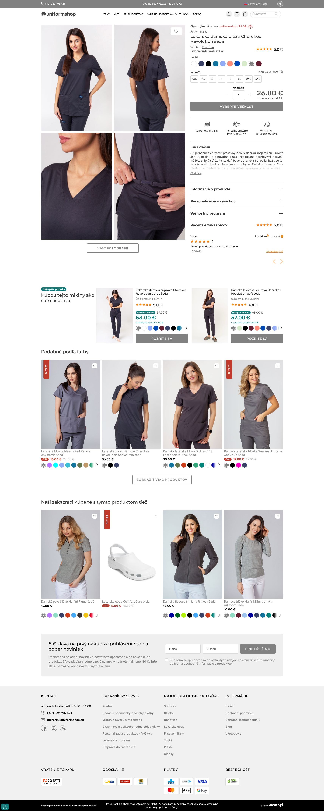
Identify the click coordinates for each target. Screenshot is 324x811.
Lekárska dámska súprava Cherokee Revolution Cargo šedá (161, 291)
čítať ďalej (196, 173)
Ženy (106, 14)
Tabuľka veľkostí (268, 72)
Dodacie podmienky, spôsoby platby (128, 713)
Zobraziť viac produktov (162, 480)
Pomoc (197, 14)
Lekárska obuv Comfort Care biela (126, 601)
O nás (229, 706)
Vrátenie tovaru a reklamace (122, 720)
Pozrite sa (161, 338)
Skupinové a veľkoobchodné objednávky (131, 726)
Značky (184, 14)
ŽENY (193, 31)
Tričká (168, 740)
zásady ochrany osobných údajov (187, 803)
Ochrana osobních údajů (242, 720)
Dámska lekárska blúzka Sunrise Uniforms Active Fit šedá (253, 453)
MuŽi (117, 14)
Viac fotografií (112, 248)
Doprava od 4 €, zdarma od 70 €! (162, 3)
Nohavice (170, 720)
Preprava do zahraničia (119, 747)
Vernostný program (116, 740)
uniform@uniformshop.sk (65, 720)
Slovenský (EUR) (257, 3)
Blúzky (203, 31)
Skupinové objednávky (162, 14)
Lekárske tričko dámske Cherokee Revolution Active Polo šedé (125, 453)
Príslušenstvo (133, 14)
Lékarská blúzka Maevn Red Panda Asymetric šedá (65, 453)
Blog (228, 726)
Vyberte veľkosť (236, 106)
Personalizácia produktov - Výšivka (127, 733)
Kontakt (108, 706)
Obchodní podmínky (239, 713)
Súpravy (170, 706)
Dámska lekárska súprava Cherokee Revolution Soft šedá (256, 291)
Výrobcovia (233, 733)
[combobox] (265, 14)
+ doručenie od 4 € (270, 98)
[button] (236, 189)
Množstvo (239, 88)
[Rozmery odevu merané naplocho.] (281, 72)
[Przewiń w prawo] (183, 328)
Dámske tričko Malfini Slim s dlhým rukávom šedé (248, 603)
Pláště (168, 747)
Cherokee (208, 47)
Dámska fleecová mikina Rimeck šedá (189, 601)
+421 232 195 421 (55, 3)
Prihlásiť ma (257, 649)
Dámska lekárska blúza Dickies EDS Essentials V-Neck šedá (187, 453)
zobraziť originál (274, 251)
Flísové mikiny (174, 733)
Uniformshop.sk (87, 805)
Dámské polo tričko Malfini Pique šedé (67, 601)
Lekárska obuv (174, 726)
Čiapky (169, 754)
